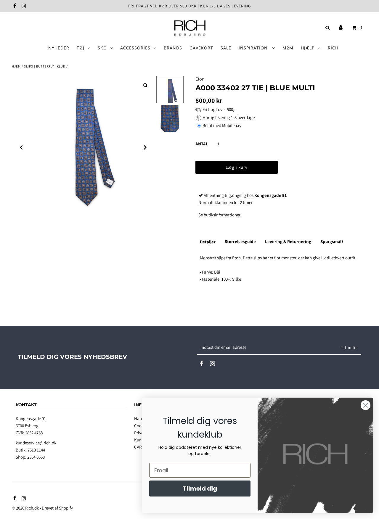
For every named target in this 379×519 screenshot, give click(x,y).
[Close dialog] (365, 405)
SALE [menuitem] (226, 48)
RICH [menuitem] (333, 48)
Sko (102, 48)
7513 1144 (36, 450)
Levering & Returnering (288, 241)
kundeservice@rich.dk (36, 443)
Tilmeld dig (200, 488)
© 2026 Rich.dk (25, 508)
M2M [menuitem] (287, 48)
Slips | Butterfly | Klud (44, 66)
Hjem (16, 66)
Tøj (80, 48)
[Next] (145, 147)
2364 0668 (36, 457)
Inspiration (254, 48)
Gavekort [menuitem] (201, 48)
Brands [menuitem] (173, 48)
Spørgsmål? (331, 241)
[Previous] (21, 147)
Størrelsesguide (240, 241)
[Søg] (326, 27)
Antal (201, 144)
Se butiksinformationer (219, 215)
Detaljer (208, 242)
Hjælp (307, 48)
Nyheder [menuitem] (58, 48)
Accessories (135, 48)
